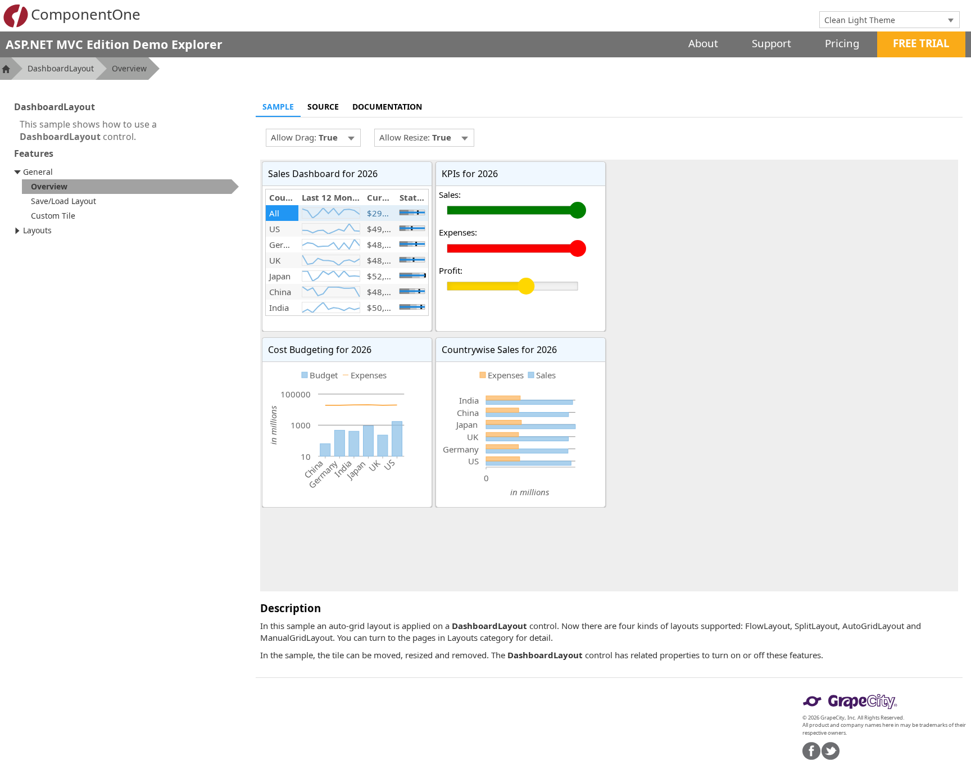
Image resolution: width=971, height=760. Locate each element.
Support (771, 43)
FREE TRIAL (921, 43)
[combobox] (881, 20)
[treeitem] (130, 186)
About (703, 43)
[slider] (412, 212)
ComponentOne (85, 14)
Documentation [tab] (387, 106)
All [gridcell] (274, 213)
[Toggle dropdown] (950, 20)
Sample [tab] (278, 106)
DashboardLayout (61, 68)
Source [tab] (323, 106)
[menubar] (313, 138)
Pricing (842, 43)
